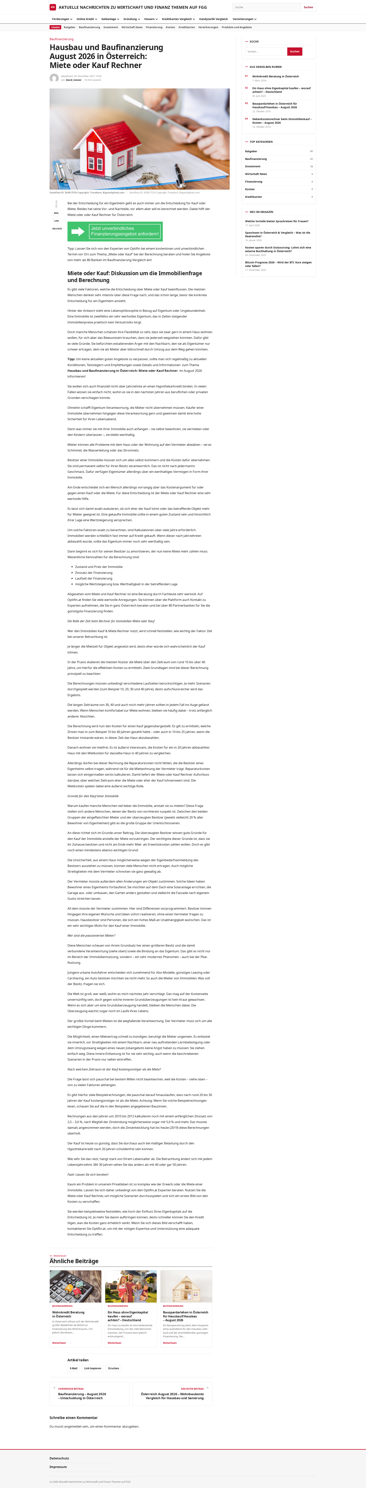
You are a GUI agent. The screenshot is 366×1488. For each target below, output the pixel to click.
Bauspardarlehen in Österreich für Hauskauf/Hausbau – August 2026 (185, 1316)
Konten (170, 27)
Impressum (58, 1467)
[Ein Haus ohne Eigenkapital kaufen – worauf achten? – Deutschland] (131, 1286)
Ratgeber (69, 27)
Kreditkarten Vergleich (177, 19)
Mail (56, 213)
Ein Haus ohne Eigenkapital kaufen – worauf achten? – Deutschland (128, 1316)
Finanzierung (154, 27)
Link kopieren (92, 1368)
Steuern (149, 19)
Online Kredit (85, 19)
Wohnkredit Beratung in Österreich (68, 1314)
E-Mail (73, 1368)
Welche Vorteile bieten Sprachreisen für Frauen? (276, 221)
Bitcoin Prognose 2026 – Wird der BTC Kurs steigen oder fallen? (278, 264)
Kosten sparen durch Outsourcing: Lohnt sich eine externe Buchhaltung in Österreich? (278, 249)
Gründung (130, 19)
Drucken (56, 228)
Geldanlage (108, 19)
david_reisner (73, 80)
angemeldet (73, 1426)
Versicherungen (243, 19)
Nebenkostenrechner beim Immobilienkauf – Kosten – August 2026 (282, 120)
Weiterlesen (59, 1342)
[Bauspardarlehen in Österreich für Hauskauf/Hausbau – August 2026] (186, 1286)
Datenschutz (59, 1458)
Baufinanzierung (89, 27)
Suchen (308, 7)
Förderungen (60, 19)
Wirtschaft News (132, 27)
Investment (111, 27)
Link (56, 221)
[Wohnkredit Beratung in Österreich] (75, 1286)
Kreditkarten (187, 27)
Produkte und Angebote (237, 27)
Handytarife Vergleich (213, 19)
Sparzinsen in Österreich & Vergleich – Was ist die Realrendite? (277, 234)
